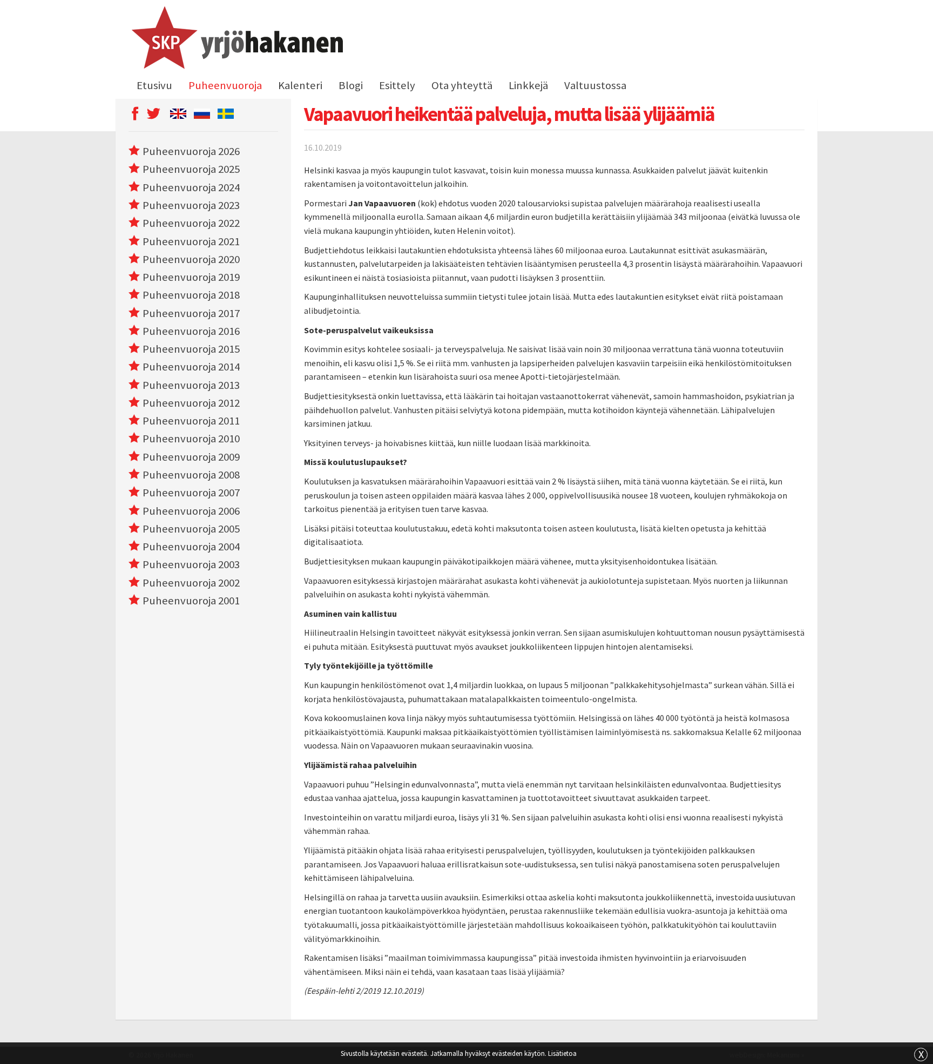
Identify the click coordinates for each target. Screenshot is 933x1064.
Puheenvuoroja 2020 (191, 259)
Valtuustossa (595, 85)
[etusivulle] (236, 39)
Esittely (397, 85)
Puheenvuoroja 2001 (191, 601)
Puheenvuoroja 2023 (191, 205)
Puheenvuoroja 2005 (191, 529)
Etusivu (154, 85)
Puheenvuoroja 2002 (191, 583)
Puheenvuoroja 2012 (191, 403)
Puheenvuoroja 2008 (191, 475)
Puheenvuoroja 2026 (191, 151)
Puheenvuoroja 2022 (191, 223)
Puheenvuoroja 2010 (191, 439)
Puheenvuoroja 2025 (191, 169)
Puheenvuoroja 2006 (191, 511)
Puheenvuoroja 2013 (191, 385)
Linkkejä (528, 85)
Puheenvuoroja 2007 (191, 493)
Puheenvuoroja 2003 (191, 564)
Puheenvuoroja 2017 (191, 313)
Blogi (351, 85)
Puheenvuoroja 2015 (191, 349)
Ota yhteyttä (461, 85)
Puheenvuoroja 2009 (191, 457)
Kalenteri (300, 85)
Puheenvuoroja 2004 (191, 547)
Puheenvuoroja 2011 (191, 421)
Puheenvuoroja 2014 (191, 367)
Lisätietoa (562, 1053)
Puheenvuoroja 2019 (191, 277)
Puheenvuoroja (225, 85)
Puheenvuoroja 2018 (191, 295)
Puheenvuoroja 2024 (191, 187)
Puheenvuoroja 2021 (191, 241)
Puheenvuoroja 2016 (191, 331)
